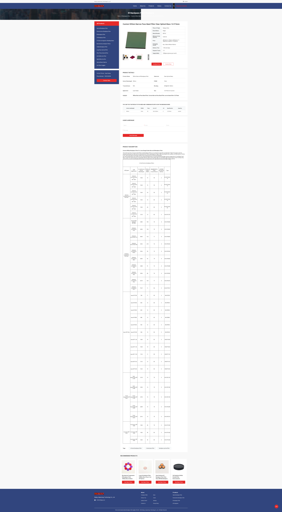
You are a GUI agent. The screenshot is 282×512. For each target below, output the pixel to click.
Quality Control (144, 500)
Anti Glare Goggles (101, 65)
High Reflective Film (101, 59)
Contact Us (143, 503)
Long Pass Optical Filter (102, 50)
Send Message (133, 135)
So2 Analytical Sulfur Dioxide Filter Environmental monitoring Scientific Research (178, 477)
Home (119, 16)
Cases (154, 497)
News (154, 495)
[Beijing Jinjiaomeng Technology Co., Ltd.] (99, 5)
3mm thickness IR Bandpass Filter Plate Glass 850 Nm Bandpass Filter (161, 477)
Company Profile (144, 495)
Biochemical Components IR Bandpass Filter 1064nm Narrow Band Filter (128, 477)
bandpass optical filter (164, 448)
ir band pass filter (150, 448)
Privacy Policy (156, 503)
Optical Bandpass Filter (102, 28)
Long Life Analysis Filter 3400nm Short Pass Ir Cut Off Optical (145, 477)
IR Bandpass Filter (126, 16)
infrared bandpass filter (136, 448)
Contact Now (106, 80)
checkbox (124, 111)
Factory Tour (143, 497)
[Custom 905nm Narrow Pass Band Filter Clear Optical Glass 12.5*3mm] (136, 39)
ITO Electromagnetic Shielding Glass (105, 40)
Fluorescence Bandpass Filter (104, 31)
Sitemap (154, 500)
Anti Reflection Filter (101, 56)
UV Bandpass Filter (101, 37)
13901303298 (107, 76)
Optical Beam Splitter (102, 62)
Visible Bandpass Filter (102, 46)
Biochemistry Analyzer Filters (104, 43)
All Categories (175, 503)
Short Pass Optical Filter (102, 53)
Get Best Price (156, 64)
